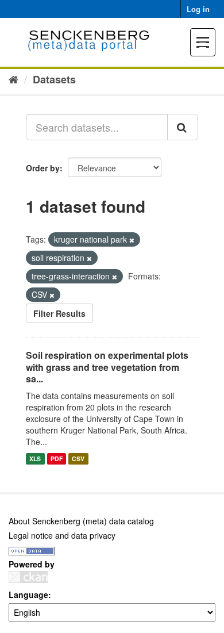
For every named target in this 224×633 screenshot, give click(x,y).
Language (28, 594)
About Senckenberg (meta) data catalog (81, 521)
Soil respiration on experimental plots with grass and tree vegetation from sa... (107, 367)
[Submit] (182, 127)
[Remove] (131, 239)
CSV (78, 458)
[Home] (13, 78)
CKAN (28, 577)
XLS (35, 458)
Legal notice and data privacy (62, 535)
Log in (198, 8)
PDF (57, 458)
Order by (43, 168)
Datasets (54, 79)
